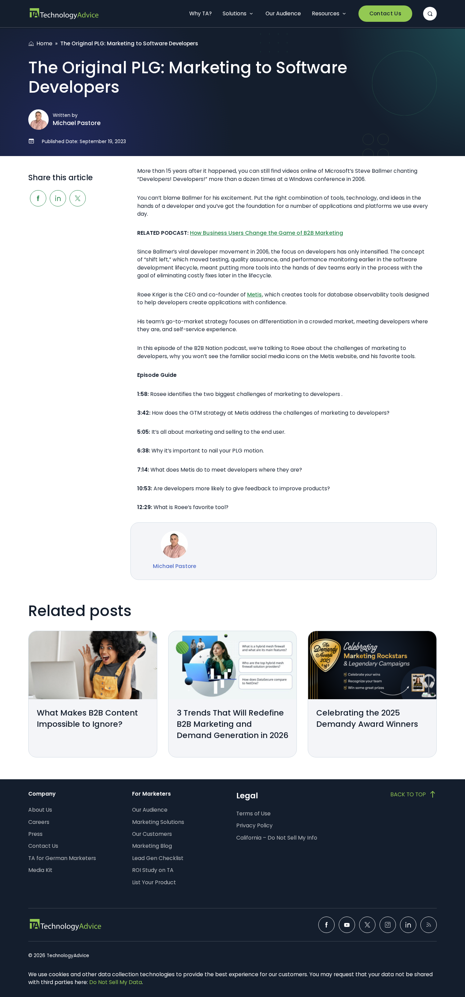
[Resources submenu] (344, 13)
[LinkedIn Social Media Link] (408, 925)
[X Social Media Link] (367, 925)
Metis (254, 294)
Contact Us (385, 13)
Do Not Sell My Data (115, 982)
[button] (430, 13)
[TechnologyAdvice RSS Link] (428, 925)
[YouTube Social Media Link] (347, 925)
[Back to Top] (413, 794)
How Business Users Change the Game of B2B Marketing (266, 232)
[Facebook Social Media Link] (326, 925)
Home (44, 43)
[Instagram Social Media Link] (388, 925)
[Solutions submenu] (251, 13)
